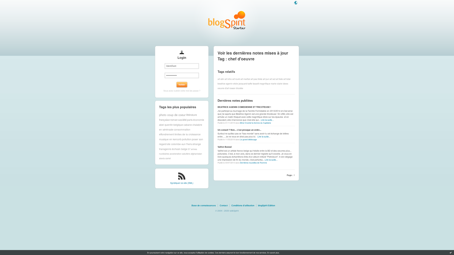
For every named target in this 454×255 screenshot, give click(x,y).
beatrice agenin (225, 83)
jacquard (243, 83)
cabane (188, 124)
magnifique (264, 83)
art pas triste (256, 78)
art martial (245, 78)
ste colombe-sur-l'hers (179, 144)
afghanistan (196, 153)
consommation (182, 129)
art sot (272, 78)
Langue (296, 3)
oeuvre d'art (223, 88)
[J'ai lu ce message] (450, 252)
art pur (266, 78)
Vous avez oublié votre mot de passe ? (181, 90)
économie (198, 119)
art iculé (236, 78)
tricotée (239, 88)
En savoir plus (273, 252)
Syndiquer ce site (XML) (181, 182)
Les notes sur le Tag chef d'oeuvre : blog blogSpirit (227, 20)
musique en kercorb (170, 139)
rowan (232, 88)
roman (174, 119)
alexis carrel (165, 158)
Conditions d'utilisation (242, 205)
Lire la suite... (267, 119)
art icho (228, 78)
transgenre (165, 149)
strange (196, 144)
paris (190, 119)
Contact (224, 205)
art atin (221, 78)
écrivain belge (179, 149)
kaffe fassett (253, 83)
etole (235, 83)
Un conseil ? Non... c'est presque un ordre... (239, 129)
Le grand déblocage (248, 139)
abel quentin (166, 124)
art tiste (279, 78)
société (182, 119)
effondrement (166, 134)
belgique (178, 124)
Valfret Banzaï (225, 146)
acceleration (176, 153)
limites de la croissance (188, 134)
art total (286, 78)
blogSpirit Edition (266, 205)
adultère (186, 153)
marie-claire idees (279, 83)
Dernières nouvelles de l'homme (253, 162)
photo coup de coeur (172, 115)
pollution (186, 139)
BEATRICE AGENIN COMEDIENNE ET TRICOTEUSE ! (244, 107)
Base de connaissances (204, 205)
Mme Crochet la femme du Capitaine (255, 122)
